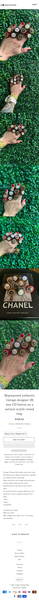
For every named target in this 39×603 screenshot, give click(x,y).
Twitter (19, 567)
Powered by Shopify (19, 588)
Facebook (20, 564)
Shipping (12, 424)
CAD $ (18, 580)
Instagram (19, 574)
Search (19, 550)
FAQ (19, 559)
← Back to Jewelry (19, 534)
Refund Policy (19, 556)
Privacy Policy (19, 553)
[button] (19, 445)
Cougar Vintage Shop (22, 585)
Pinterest (20, 571)
